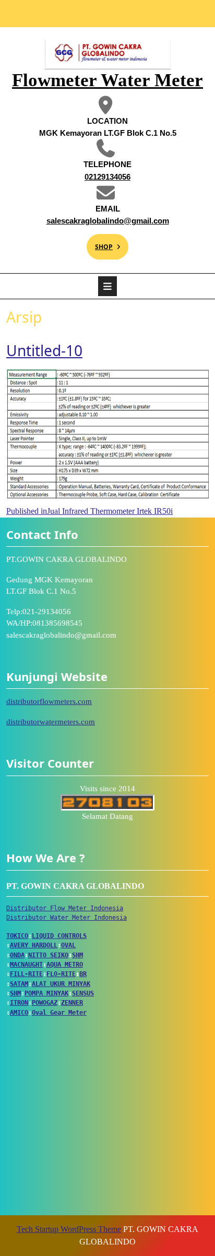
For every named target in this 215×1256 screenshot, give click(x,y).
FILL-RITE (26, 974)
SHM (77, 955)
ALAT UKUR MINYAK (61, 984)
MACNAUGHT (26, 964)
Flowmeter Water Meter (107, 80)
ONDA (17, 955)
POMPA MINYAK (46, 993)
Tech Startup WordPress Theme (69, 1229)
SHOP (100, 242)
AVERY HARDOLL (33, 945)
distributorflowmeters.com (49, 701)
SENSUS (83, 993)
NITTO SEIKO (48, 955)
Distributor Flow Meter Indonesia (64, 908)
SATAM (19, 984)
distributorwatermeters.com (50, 722)
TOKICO (17, 936)
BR (83, 974)
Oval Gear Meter (59, 1012)
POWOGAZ (44, 1002)
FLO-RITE (61, 974)
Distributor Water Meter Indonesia (66, 917)
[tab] (107, 286)
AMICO (19, 1012)
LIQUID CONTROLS (59, 936)
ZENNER (72, 1002)
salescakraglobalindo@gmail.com (105, 220)
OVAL (68, 945)
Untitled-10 (44, 350)
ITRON (19, 1002)
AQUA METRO (64, 964)
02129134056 (85, 176)
